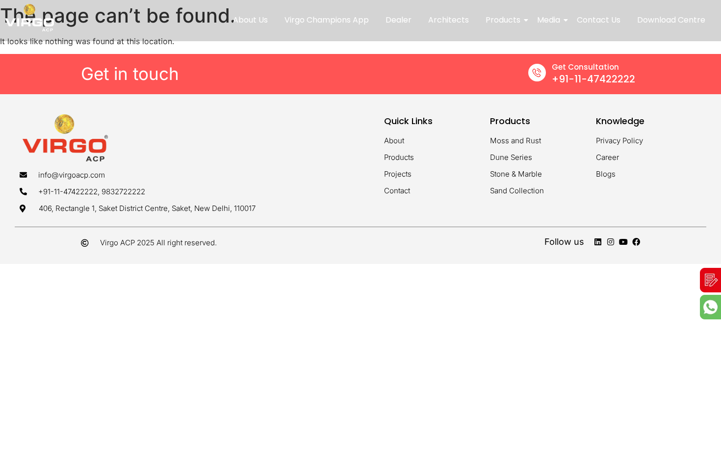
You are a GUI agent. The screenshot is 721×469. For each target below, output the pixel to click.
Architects (448, 20)
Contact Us (598, 20)
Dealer (399, 20)
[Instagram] (611, 242)
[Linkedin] (598, 242)
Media (548, 20)
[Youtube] (623, 242)
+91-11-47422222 (593, 79)
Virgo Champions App (326, 20)
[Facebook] (636, 242)
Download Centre (671, 20)
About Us (250, 20)
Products (503, 20)
